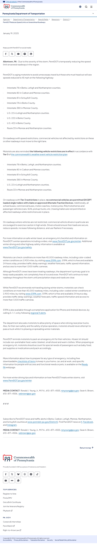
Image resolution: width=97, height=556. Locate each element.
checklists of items (26, 361)
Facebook (88, 422)
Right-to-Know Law (11, 530)
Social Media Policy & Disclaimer (65, 540)
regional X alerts (38, 312)
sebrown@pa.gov (27, 393)
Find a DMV (7, 498)
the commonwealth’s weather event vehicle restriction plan (39, 154)
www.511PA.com (53, 260)
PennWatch (8, 526)
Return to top (85, 448)
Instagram (12, 425)
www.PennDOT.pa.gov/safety (17, 247)
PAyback (6, 511)
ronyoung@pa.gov (70, 390)
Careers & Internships (12, 522)
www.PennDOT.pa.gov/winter (66, 241)
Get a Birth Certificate (12, 502)
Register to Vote (9, 494)
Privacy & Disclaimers (21, 540)
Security (50, 540)
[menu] (91, 6)
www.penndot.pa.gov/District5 (43, 422)
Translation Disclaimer (37, 540)
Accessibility (7, 540)
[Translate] (80, 7)
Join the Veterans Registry (13, 506)
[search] (86, 6)
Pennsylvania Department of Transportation (24, 13)
